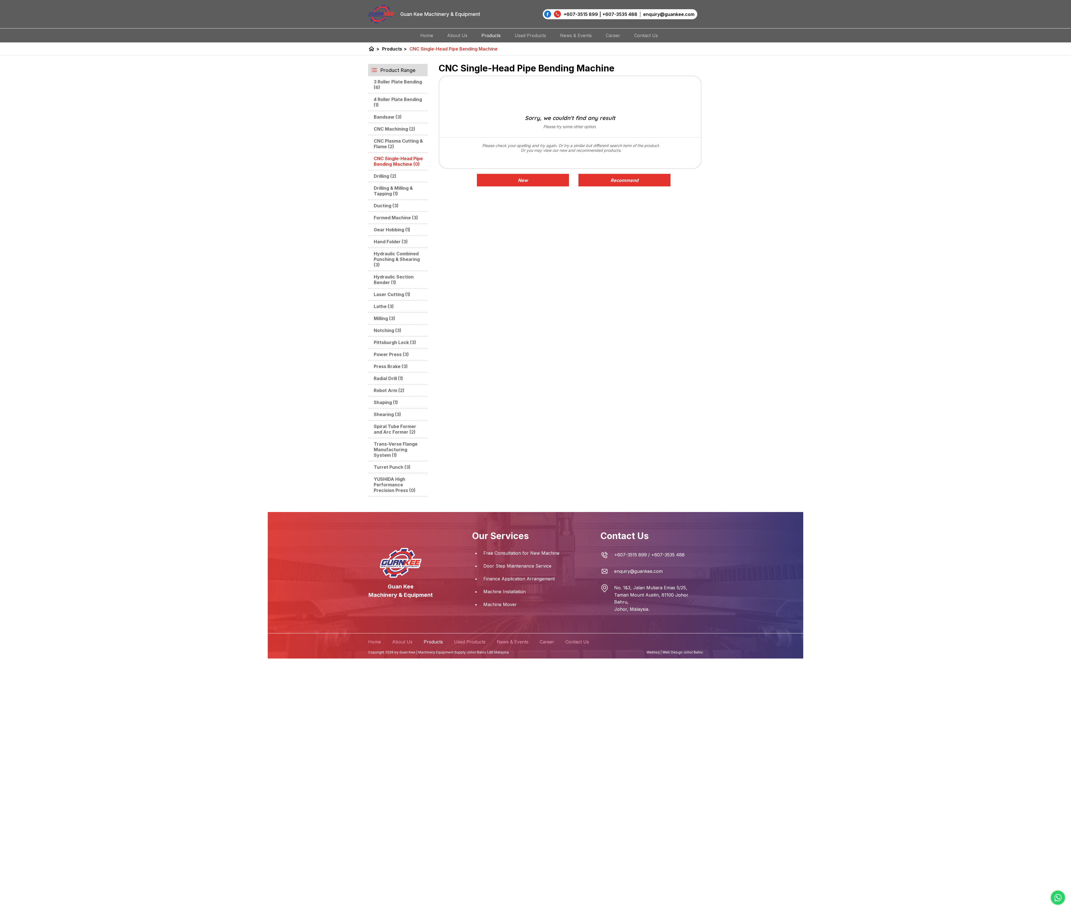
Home (426, 35)
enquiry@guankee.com (638, 571)
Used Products (530, 35)
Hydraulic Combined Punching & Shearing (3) (397, 259)
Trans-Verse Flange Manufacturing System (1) (396, 449)
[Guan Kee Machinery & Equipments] (547, 14)
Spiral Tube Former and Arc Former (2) (395, 429)
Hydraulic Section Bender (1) (394, 279)
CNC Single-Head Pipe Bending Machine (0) (398, 161)
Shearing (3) (387, 414)
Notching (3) (387, 330)
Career (613, 35)
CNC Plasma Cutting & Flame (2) (398, 143)
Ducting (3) (386, 205)
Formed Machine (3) (396, 217)
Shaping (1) (386, 402)
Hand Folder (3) (391, 241)
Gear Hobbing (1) (392, 229)
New (523, 180)
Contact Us (646, 35)
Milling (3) (384, 318)
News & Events (576, 35)
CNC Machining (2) (394, 129)
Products (491, 35)
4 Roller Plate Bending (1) (398, 102)
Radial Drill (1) (388, 378)
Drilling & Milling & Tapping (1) (393, 190)
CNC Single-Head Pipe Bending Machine (453, 49)
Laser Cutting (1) (392, 294)
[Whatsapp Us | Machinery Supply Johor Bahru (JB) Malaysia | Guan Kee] (1058, 898)
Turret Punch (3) (392, 467)
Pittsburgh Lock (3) (395, 342)
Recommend (624, 180)
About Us (457, 35)
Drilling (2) (385, 176)
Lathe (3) (384, 306)
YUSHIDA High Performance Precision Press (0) (395, 484)
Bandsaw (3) (388, 117)
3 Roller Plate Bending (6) (398, 84)
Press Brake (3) (391, 366)
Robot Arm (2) (389, 390)
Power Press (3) (391, 354)
